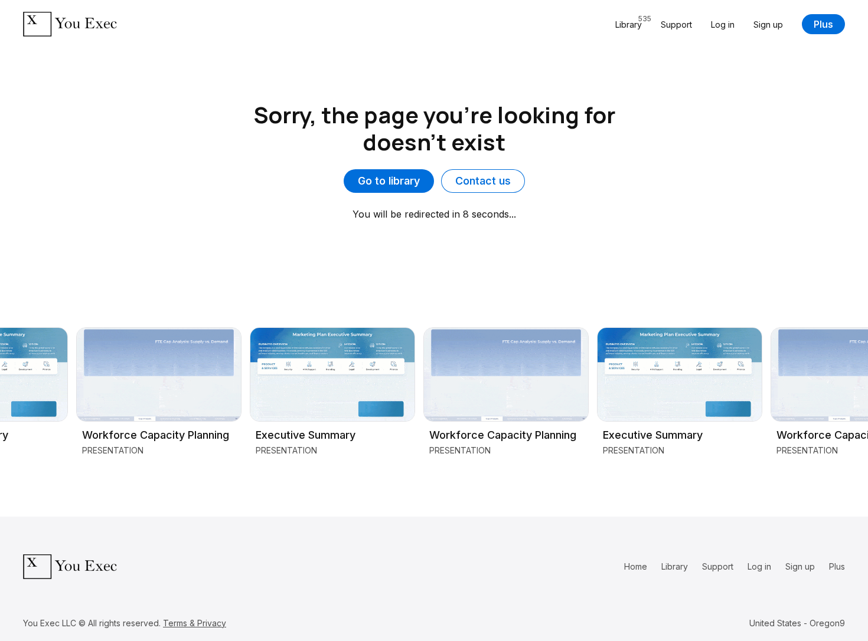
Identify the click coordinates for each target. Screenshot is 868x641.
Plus (823, 24)
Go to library (389, 181)
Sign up (768, 24)
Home (635, 566)
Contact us (483, 181)
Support (676, 24)
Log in (723, 24)
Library (674, 566)
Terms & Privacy (194, 623)
